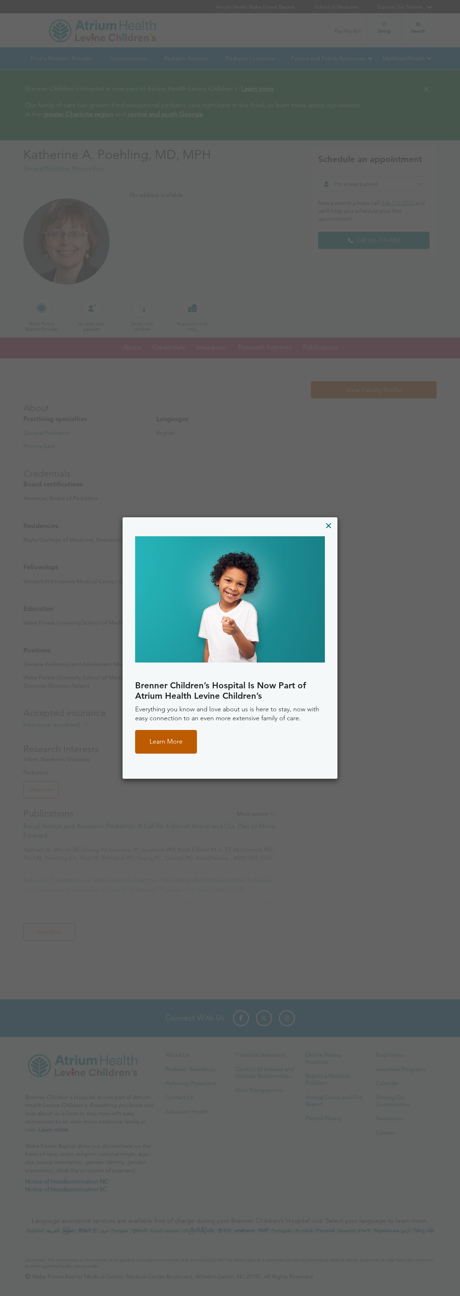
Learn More (166, 741)
